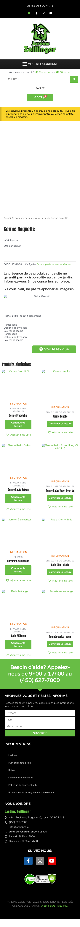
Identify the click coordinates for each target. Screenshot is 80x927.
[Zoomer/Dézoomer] (7, 921)
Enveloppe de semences (26, 218)
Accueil (8, 218)
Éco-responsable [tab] (13, 330)
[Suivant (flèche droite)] (23, 925)
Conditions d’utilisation (20, 777)
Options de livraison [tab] (15, 327)
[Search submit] (74, 79)
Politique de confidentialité (22, 785)
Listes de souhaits (40, 5)
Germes (45, 218)
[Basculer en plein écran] (23, 921)
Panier (40, 88)
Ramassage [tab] (10, 324)
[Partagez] (38, 921)
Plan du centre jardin (19, 762)
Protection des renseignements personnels (31, 792)
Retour (12, 770)
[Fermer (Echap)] (54, 921)
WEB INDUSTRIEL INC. (54, 905)
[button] (42, 64)
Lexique (12, 755)
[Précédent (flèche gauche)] (7, 925)
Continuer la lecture (18, 424)
